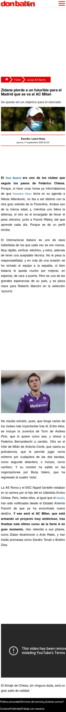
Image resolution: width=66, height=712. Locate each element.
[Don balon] (29, 3)
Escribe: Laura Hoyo (33, 138)
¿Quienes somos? (54, 701)
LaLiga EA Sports (36, 79)
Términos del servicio (32, 701)
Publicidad (15, 708)
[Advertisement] (33, 42)
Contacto (5, 708)
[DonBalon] (5, 80)
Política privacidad (10, 701)
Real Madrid (13, 178)
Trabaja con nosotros (33, 708)
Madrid (60, 498)
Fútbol (17, 79)
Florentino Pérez (22, 193)
